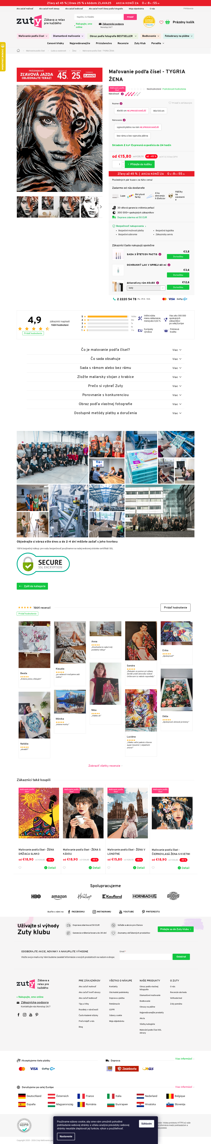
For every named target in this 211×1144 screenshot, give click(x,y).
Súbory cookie (115, 1015)
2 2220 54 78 (127, 299)
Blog (81, 1027)
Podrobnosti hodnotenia (174, 89)
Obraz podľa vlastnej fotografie (149, 988)
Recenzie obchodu (178, 992)
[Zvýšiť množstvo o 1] (123, 162)
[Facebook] (18, 1015)
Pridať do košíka (140, 164)
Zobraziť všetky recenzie (104, 765)
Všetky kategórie (147, 1024)
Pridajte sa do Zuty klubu (174, 929)
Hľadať (130, 17)
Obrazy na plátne (147, 1006)
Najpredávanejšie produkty (152, 1012)
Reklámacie (114, 1003)
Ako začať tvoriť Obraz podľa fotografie (106, 8)
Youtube (128, 912)
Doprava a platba (116, 998)
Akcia (142, 1018)
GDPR (112, 1009)
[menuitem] (33, 36)
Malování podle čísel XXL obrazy (151, 1031)
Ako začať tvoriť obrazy (49, 8)
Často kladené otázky (88, 1015)
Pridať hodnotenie (33, 333)
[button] (176, 608)
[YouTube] (30, 1015)
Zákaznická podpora (113, 24)
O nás (152, 8)
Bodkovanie (145, 1001)
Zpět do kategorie (35, 586)
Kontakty (113, 986)
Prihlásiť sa (181, 957)
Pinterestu (153, 912)
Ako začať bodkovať (74, 8)
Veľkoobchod (176, 998)
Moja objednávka (136, 8)
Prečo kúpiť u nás (86, 1021)
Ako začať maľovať (25, 8)
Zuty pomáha (176, 1003)
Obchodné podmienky (119, 992)
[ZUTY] (36, 984)
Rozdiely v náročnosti (88, 1009)
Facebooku (78, 912)
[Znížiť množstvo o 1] (123, 166)
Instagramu (104, 912)
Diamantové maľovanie (150, 995)
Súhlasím (146, 1123)
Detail (52, 868)
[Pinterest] (37, 1015)
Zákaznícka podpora (35, 1002)
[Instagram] (24, 1015)
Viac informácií (183, 1058)
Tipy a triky (84, 1003)
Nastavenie (66, 1136)
